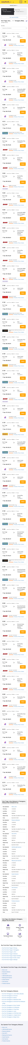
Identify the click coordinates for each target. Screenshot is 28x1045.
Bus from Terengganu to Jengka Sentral (11, 1015)
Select (22, 41)
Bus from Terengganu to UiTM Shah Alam (11, 1013)
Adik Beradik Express (16, 847)
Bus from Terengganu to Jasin (9, 1011)
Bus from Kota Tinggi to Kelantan (10, 953)
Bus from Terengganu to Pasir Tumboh (11, 1005)
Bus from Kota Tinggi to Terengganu (10, 950)
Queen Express (15, 874)
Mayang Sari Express (16, 860)
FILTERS (14, 17)
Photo (19, 45)
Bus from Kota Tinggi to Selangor (10, 959)
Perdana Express (15, 901)
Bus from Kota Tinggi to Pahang (9, 948)
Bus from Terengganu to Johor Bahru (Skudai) (13, 993)
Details (22, 45)
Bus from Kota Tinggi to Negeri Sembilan (11, 955)
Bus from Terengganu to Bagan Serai (10, 1017)
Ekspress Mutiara (16, 820)
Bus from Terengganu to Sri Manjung (10, 1007)
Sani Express (15, 887)
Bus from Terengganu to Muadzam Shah (11, 999)
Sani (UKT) (14, 833)
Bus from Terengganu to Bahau (9, 997)
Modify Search (13, 5)
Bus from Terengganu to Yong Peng (10, 1009)
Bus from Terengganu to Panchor (10, 995)
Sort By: (3, 25)
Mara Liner (14, 806)
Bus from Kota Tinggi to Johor (9, 952)
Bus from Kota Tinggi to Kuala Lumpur (11, 957)
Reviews (15, 45)
